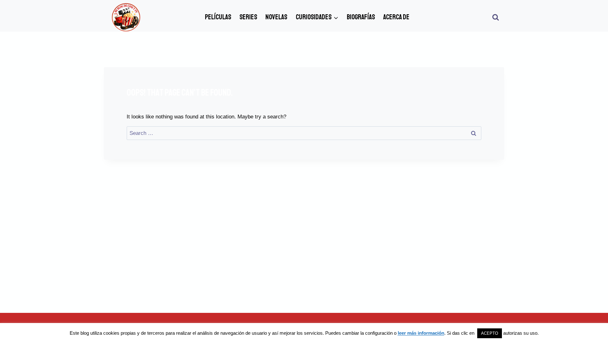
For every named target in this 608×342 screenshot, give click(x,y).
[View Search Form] (496, 17)
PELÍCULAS (218, 17)
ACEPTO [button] (489, 333)
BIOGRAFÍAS (361, 17)
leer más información (421, 333)
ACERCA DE (396, 17)
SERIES (248, 17)
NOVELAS (276, 17)
